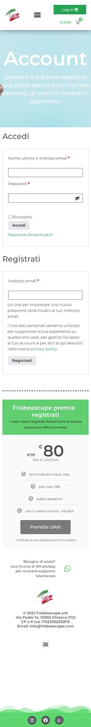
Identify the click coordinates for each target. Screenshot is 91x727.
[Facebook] (45, 720)
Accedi (19, 225)
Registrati (22, 360)
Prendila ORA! (45, 527)
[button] (37, 14)
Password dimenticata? (30, 234)
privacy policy (44, 349)
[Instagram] (32, 720)
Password (28, 183)
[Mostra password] (77, 198)
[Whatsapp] (67, 568)
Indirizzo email (32, 280)
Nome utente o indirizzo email (45, 157)
